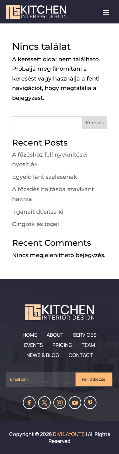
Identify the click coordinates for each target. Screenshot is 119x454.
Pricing (62, 344)
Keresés (95, 123)
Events (33, 344)
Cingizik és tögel (35, 224)
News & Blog (42, 355)
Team (88, 344)
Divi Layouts (69, 434)
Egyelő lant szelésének (44, 176)
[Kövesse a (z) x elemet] (44, 402)
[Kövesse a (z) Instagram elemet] (59, 402)
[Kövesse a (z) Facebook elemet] (29, 402)
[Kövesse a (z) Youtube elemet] (75, 402)
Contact (81, 355)
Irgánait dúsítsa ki (37, 211)
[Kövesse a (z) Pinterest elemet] (90, 402)
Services (84, 334)
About (55, 334)
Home (30, 334)
